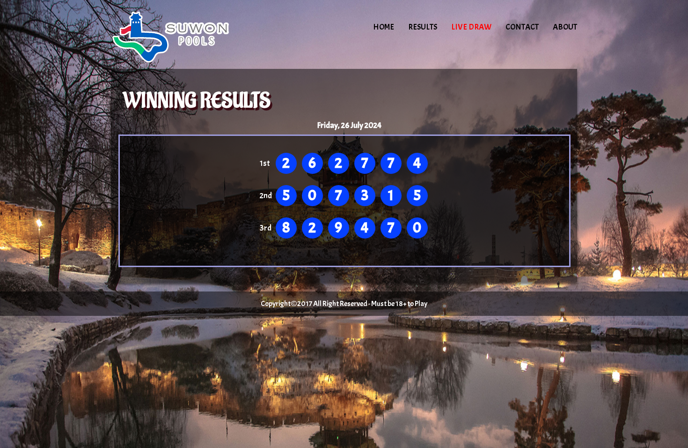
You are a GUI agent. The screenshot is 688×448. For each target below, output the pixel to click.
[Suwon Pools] (190, 35)
